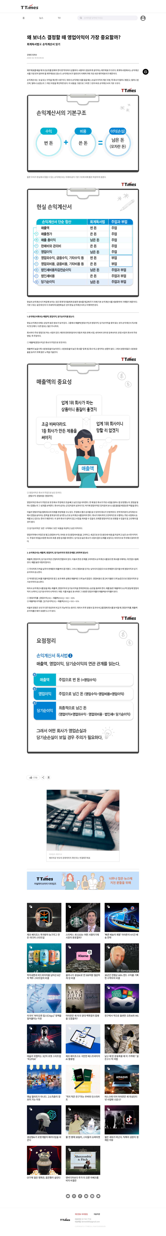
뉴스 (41, 17)
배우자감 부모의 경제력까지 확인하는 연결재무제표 (69, 857)
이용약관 (97, 1214)
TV (59, 17)
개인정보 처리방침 (81, 1214)
